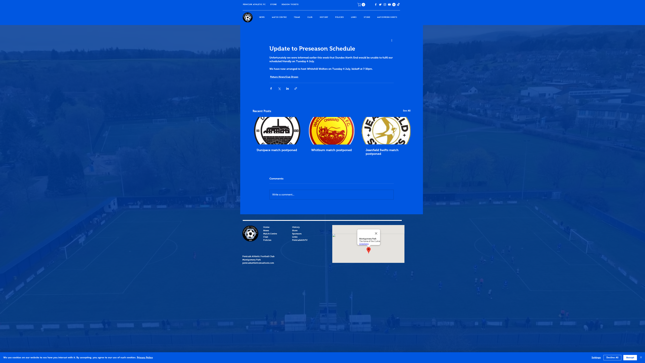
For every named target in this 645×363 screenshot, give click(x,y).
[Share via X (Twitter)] (279, 88)
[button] (273, 5)
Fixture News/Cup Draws (284, 77)
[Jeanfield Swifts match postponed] (386, 130)
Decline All (612, 357)
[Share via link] (295, 88)
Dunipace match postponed (277, 150)
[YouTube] (389, 4)
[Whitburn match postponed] (331, 131)
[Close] (641, 357)
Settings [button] (596, 357)
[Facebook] (375, 4)
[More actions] (392, 40)
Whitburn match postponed (331, 150)
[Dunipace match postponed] (277, 130)
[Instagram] (384, 4)
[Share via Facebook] (271, 88)
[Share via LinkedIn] (287, 88)
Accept (630, 357)
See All (407, 111)
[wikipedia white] (394, 4)
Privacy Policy (145, 357)
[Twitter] (380, 4)
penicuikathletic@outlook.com (258, 263)
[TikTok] (398, 4)
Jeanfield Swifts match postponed (382, 152)
